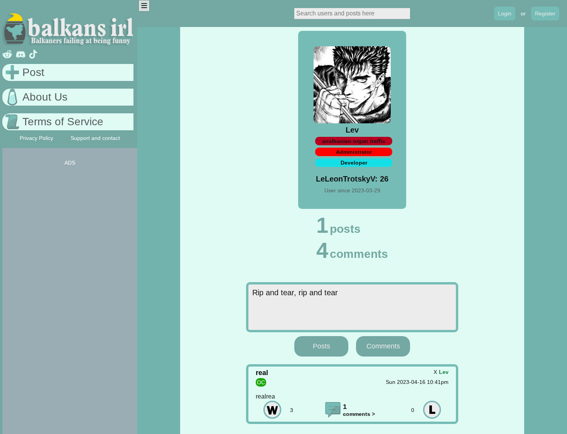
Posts (321, 346)
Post (33, 72)
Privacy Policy (36, 138)
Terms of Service (62, 122)
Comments (383, 346)
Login (504, 13)
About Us (45, 97)
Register (545, 13)
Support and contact (95, 138)
